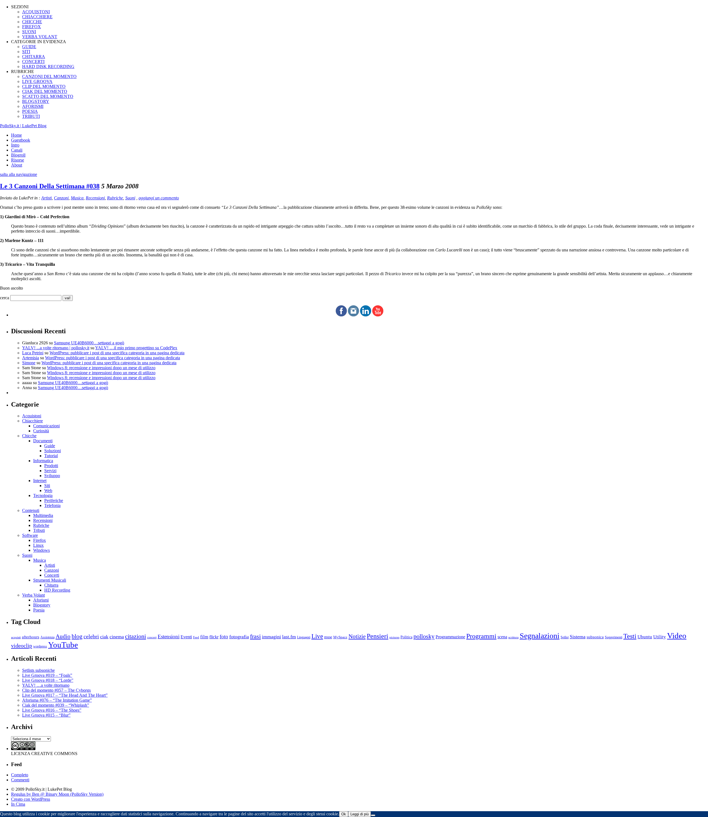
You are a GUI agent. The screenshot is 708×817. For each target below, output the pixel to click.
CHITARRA (33, 56)
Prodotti (51, 465)
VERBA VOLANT (39, 36)
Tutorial (51, 455)
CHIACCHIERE (37, 16)
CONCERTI (33, 61)
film (204, 636)
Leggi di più (359, 814)
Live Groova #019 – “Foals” (47, 675)
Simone (28, 362)
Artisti (46, 198)
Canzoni (61, 198)
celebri (91, 636)
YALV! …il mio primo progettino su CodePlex (136, 347)
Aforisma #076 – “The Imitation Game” (57, 700)
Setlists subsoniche (38, 670)
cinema (117, 636)
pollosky (423, 636)
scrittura (513, 637)
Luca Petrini (32, 352)
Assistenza (47, 637)
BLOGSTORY (35, 101)
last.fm (289, 636)
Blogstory (41, 605)
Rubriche (115, 198)
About (16, 165)
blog (77, 636)
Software (30, 535)
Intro (15, 145)
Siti (47, 485)
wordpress (40, 646)
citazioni (135, 636)
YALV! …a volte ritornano (45, 685)
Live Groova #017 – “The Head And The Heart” (65, 695)
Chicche (29, 435)
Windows (41, 550)
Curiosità (41, 430)
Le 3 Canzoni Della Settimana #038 (50, 186)
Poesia (39, 610)
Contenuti (30, 510)
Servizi (50, 470)
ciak (104, 636)
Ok (343, 814)
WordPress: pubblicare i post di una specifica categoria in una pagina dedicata (117, 352)
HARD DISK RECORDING (48, 66)
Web (48, 490)
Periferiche (53, 500)
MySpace (340, 637)
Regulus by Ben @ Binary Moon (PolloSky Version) (57, 794)
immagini (271, 636)
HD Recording (57, 590)
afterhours (30, 637)
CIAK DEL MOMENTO (44, 91)
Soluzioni (52, 450)
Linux (38, 545)
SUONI (29, 31)
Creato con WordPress (30, 799)
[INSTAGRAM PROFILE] (353, 315)
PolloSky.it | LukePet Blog (23, 125)
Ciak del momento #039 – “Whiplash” (55, 705)
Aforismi (41, 600)
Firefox (39, 540)
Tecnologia (43, 495)
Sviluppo (52, 475)
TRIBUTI (31, 116)
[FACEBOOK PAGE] (341, 315)
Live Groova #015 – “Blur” (46, 715)
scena (502, 636)
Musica (77, 198)
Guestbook (20, 140)
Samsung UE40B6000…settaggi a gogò (89, 342)
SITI (26, 51)
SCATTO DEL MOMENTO (47, 96)
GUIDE (29, 46)
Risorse (17, 160)
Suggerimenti (613, 637)
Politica (406, 637)
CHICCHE (32, 21)
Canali (16, 150)
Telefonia (52, 505)
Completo (19, 774)
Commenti (20, 779)
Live (317, 636)
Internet (39, 480)
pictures (394, 637)
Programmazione (450, 636)
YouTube (63, 644)
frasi (255, 636)
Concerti (51, 575)
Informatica (43, 460)
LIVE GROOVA (37, 81)
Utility (659, 636)
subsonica (595, 637)
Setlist (565, 637)
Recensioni (95, 198)
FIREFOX (31, 26)
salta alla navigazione (18, 174)
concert (152, 637)
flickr (213, 636)
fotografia (239, 636)
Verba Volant (33, 595)
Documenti (43, 440)
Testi (629, 636)
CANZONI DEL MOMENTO (49, 76)
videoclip (21, 645)
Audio (63, 636)
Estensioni (168, 636)
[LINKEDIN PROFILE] (365, 315)
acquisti (16, 637)
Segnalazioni (539, 635)
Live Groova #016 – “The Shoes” (51, 710)
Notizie (357, 636)
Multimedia (43, 515)
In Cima (18, 804)
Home (16, 135)
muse (328, 637)
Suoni (130, 198)
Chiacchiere (32, 420)
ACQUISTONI (36, 11)
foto (224, 636)
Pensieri (377, 636)
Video (676, 635)
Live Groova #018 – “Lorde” (47, 680)
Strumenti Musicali (49, 580)
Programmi (481, 636)
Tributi (39, 530)
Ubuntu (644, 636)
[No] (373, 815)
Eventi (186, 636)
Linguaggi (303, 637)
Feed (196, 637)
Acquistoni (31, 415)
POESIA (30, 111)
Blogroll (18, 155)
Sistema (577, 636)
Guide (49, 445)
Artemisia (30, 357)
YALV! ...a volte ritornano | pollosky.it (55, 347)
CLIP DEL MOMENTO (44, 86)
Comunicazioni (46, 425)
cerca (4, 297)
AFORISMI (32, 106)
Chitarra (51, 585)
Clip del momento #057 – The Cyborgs (56, 690)
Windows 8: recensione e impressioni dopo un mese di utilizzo (101, 367)
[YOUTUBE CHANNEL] (377, 315)
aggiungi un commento (159, 198)
